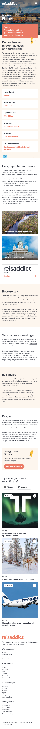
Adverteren (5, 709)
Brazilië (4, 688)
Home (4, 652)
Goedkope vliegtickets (9, 714)
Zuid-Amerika (6, 678)
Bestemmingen (7, 654)
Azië (3, 671)
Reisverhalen (6, 659)
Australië (5, 669)
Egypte (4, 690)
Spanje (4, 695)
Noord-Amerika (7, 676)
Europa (4, 673)
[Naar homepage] (9, 3)
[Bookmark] (34, 496)
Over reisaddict (7, 711)
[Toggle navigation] (36, 3)
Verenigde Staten (7, 697)
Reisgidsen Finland (13, 466)
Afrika (4, 667)
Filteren (10, 487)
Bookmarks (6, 707)
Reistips (4, 657)
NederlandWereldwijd (14, 379)
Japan (4, 692)
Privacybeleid (6, 705)
